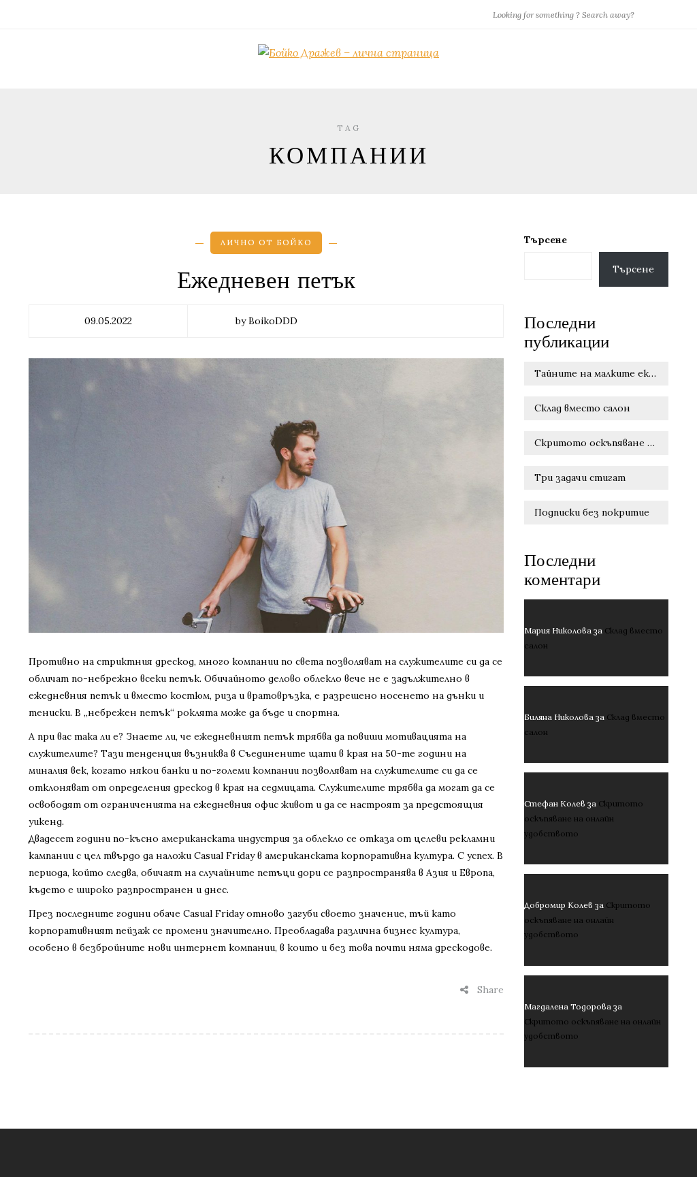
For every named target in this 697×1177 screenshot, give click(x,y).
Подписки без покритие (591, 512)
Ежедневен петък (266, 281)
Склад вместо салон (582, 408)
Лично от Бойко (266, 242)
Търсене (545, 240)
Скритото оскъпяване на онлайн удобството (601, 443)
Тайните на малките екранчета (601, 373)
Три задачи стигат (580, 477)
